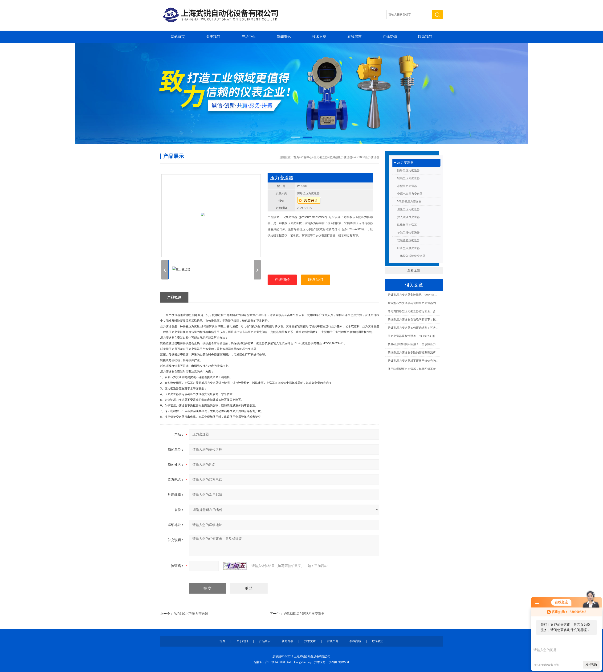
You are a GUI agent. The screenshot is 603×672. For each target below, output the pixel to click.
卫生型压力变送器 (408, 209)
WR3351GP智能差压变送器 (304, 613)
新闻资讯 (284, 37)
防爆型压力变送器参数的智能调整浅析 (412, 352)
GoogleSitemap (302, 662)
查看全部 (413, 270)
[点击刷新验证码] (235, 566)
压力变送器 (405, 162)
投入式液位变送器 (408, 217)
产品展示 (264, 641)
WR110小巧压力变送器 (191, 613)
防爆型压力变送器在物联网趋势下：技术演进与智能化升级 (414, 319)
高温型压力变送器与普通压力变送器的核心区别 (414, 303)
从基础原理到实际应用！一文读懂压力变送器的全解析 (414, 344)
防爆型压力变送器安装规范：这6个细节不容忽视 (414, 294)
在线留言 (354, 37)
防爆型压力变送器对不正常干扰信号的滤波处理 (414, 360)
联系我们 (425, 37)
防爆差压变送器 (407, 225)
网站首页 (178, 37)
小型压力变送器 (407, 186)
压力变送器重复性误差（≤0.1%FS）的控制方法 (414, 336)
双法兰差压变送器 (408, 240)
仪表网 (332, 662)
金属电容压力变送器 (410, 193)
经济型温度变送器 (408, 248)
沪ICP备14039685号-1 (278, 662)
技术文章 (319, 37)
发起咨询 (591, 664)
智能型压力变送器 (408, 178)
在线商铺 (390, 37)
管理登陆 (344, 662)
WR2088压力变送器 (409, 201)
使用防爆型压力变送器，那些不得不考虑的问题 (414, 369)
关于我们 (213, 37)
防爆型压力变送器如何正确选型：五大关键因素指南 (414, 327)
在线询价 (282, 280)
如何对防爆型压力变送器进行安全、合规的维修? (414, 311)
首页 (296, 157)
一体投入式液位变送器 (411, 256)
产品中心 (248, 37)
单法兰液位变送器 (408, 232)
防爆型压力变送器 (408, 170)
